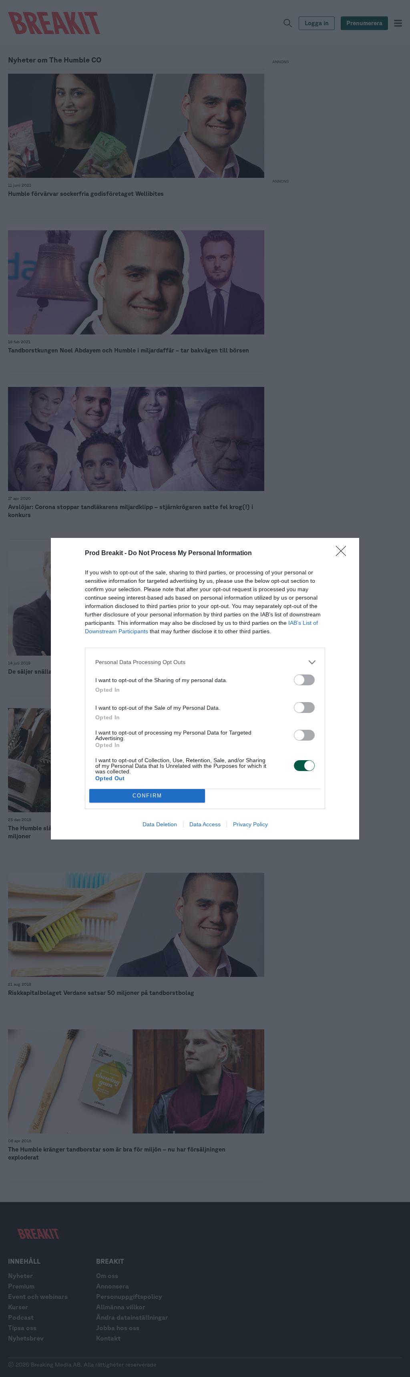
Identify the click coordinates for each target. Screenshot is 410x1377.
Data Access (205, 824)
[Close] (343, 553)
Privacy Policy (250, 824)
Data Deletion (160, 824)
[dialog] (205, 688)
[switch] (304, 679)
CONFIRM (147, 796)
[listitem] (205, 662)
